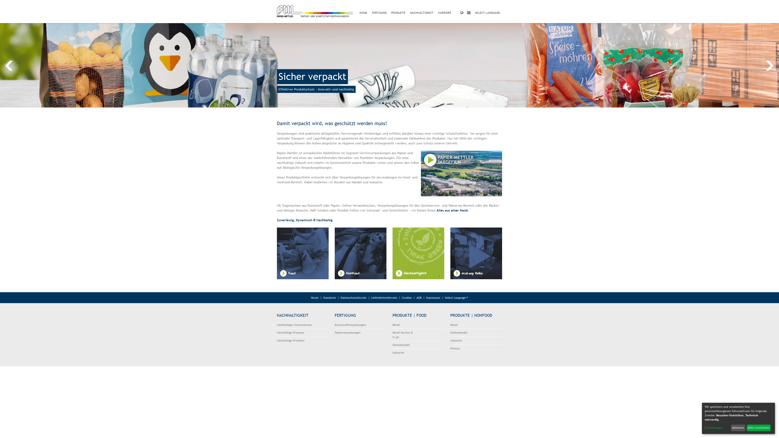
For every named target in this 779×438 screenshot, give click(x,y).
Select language (487, 12)
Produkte (398, 12)
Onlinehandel (401, 345)
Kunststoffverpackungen (350, 324)
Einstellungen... (715, 427)
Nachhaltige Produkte (290, 340)
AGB (419, 297)
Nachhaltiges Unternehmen (294, 324)
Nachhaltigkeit (421, 12)
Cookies (407, 297)
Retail (396, 324)
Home (363, 12)
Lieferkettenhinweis (384, 297)
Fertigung (379, 12)
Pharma (455, 348)
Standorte (329, 297)
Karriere (444, 12)
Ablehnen (738, 427)
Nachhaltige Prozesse (290, 332)
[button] (39, 65)
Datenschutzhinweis (354, 297)
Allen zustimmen (758, 427)
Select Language (455, 297)
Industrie (398, 352)
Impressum (433, 297)
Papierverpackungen (347, 332)
